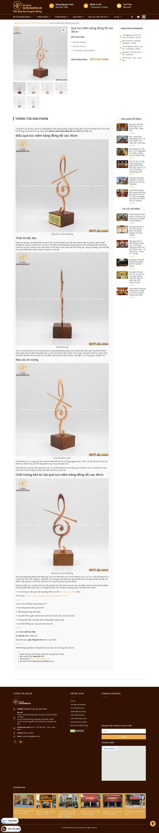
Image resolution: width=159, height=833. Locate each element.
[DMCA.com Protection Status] (77, 732)
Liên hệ (73, 701)
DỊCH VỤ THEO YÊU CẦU (97, 17)
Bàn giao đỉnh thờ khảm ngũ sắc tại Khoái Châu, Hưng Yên (136, 127)
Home (16, 23)
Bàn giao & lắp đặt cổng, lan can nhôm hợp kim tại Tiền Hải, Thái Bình (137, 181)
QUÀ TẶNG (77, 17)
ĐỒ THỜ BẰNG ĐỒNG (21, 17)
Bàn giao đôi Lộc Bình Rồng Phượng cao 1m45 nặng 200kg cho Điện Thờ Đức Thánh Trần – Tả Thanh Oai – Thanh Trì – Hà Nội (137, 247)
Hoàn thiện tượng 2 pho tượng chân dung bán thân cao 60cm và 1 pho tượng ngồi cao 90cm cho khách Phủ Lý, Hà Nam (137, 195)
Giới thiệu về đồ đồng (78, 704)
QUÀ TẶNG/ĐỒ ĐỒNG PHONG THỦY (34, 23)
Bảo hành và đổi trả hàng (79, 725)
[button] (144, 17)
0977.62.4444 (14, 829)
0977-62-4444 (99, 59)
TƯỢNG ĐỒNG (60, 17)
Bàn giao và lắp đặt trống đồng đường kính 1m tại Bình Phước (136, 263)
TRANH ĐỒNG (42, 17)
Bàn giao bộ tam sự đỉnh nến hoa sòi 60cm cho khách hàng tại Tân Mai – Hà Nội (136, 230)
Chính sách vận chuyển (79, 722)
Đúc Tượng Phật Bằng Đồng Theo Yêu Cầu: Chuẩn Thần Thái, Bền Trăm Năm (137, 139)
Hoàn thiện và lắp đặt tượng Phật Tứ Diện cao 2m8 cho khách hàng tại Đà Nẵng (137, 291)
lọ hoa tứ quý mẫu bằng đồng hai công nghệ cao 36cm (46, 595)
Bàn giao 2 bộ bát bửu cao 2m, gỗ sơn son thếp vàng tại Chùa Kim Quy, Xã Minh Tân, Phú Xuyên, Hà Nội (136, 277)
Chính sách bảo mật (77, 715)
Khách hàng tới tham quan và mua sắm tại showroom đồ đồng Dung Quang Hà (137, 217)
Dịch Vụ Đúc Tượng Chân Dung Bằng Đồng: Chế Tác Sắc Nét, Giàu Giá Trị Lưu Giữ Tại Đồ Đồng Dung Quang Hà (137, 166)
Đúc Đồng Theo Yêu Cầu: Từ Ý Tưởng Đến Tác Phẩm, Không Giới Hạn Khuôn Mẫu (137, 152)
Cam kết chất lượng (77, 708)
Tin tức (116, 17)
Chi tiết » (132, 133)
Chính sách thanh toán (78, 718)
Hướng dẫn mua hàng (78, 711)
